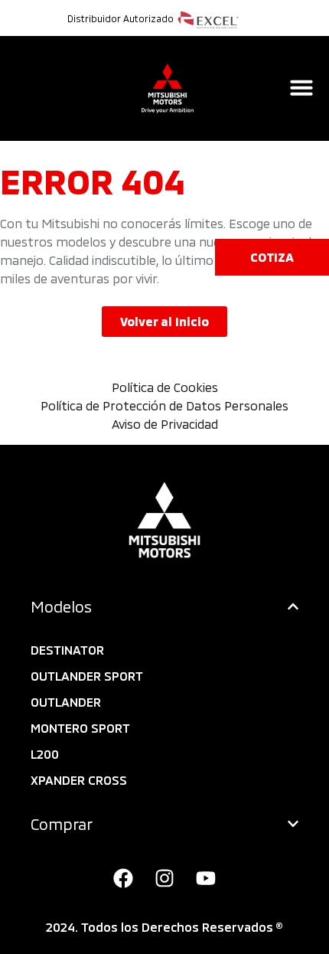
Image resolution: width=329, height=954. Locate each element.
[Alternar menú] (301, 87)
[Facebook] (123, 878)
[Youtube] (206, 878)
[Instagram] (164, 878)
